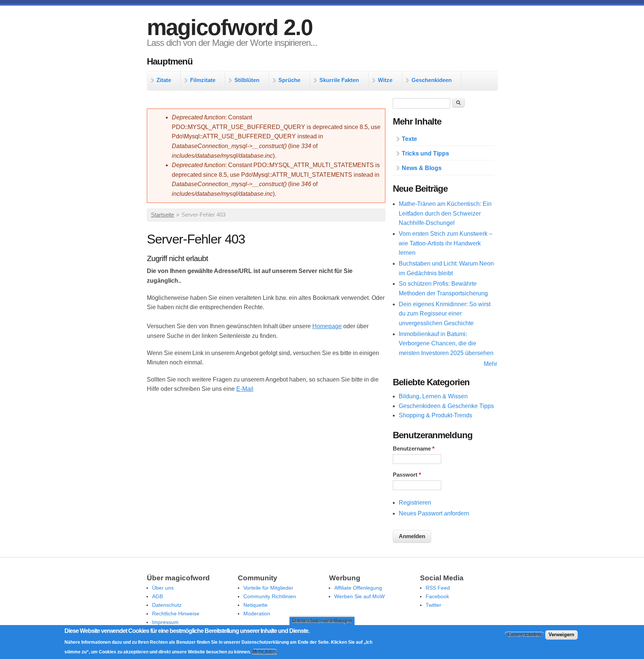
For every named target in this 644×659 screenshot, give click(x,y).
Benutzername (414, 449)
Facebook (437, 596)
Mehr (490, 364)
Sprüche (289, 80)
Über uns (163, 588)
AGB (157, 596)
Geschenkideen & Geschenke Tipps (446, 406)
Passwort (407, 475)
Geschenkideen (431, 80)
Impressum (165, 622)
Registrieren (415, 502)
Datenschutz (166, 605)
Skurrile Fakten (339, 80)
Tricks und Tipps (425, 153)
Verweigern (561, 634)
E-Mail (244, 389)
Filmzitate (202, 80)
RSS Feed (438, 588)
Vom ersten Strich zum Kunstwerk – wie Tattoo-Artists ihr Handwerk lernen (445, 243)
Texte (409, 139)
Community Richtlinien (269, 596)
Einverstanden (524, 634)
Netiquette (255, 605)
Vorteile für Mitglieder (268, 588)
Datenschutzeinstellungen (322, 621)
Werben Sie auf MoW (359, 596)
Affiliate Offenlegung (358, 588)
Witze (385, 80)
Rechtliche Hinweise (175, 613)
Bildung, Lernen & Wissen (433, 396)
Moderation (256, 613)
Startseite (162, 215)
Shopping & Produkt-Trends (435, 415)
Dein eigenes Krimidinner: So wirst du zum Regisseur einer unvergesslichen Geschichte (444, 313)
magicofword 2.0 (229, 27)
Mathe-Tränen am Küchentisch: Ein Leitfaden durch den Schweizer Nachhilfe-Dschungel (445, 213)
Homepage (327, 326)
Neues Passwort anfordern (434, 513)
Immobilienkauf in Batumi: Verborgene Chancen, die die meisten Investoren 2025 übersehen (446, 343)
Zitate (164, 80)
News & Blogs (422, 168)
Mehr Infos (264, 652)
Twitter (433, 605)
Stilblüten (246, 80)
